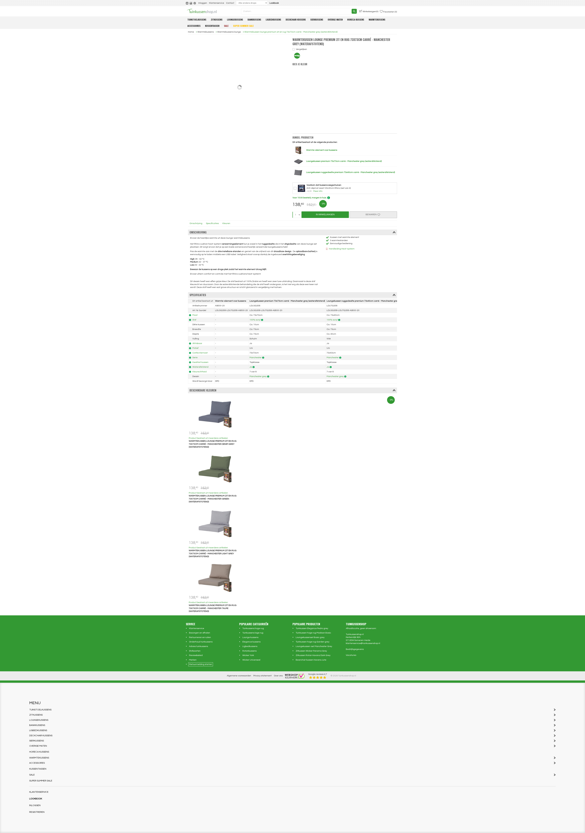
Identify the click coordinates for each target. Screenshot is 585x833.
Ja (251, 367)
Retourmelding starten (200, 664)
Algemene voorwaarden (239, 676)
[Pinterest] (194, 3)
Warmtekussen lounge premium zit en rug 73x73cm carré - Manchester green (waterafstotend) (212, 499)
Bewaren (372, 214)
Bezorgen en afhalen (199, 633)
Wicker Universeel (251, 660)
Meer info (317, 191)
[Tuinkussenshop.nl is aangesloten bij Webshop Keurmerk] (295, 676)
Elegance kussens (251, 642)
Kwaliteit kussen (200, 362)
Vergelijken (301, 49)
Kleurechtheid (199, 372)
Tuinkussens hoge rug (253, 628)
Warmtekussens (377, 19)
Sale (226, 25)
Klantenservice (216, 3)
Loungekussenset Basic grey (310, 637)
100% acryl (255, 320)
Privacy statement (262, 676)
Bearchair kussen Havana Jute (311, 660)
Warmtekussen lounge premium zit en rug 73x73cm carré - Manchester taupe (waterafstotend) (212, 608)
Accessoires (193, 25)
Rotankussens (249, 651)
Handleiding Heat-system (342, 249)
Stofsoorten (194, 651)
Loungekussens (235, 19)
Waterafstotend (200, 367)
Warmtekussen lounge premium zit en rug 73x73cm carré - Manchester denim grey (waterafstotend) (212, 444)
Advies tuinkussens (198, 646)
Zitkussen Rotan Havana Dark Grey (313, 655)
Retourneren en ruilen (200, 637)
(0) (370, 11)
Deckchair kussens (296, 19)
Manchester (256, 358)
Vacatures (351, 655)
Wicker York (248, 655)
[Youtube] (187, 3)
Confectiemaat (200, 353)
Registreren (36, 812)
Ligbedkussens (273, 19)
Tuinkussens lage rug (252, 633)
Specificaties (212, 223)
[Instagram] (191, 3)
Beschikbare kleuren (203, 390)
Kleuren (226, 223)
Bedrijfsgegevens (355, 649)
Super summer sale (243, 25)
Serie (195, 358)
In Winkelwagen (325, 214)
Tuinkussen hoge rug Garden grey (312, 642)
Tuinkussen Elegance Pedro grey (312, 628)
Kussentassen (212, 25)
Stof (194, 320)
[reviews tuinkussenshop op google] (317, 677)
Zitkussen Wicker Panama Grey (311, 651)
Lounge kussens (250, 637)
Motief (195, 348)
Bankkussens (254, 19)
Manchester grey (258, 376)
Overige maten (335, 19)
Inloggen (202, 3)
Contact (230, 3)
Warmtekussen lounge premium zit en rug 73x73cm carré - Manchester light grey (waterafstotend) (212, 554)
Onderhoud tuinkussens (201, 642)
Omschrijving (196, 223)
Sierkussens (316, 19)
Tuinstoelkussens (196, 19)
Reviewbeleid (196, 655)
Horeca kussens (355, 19)
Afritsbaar (197, 343)
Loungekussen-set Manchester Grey (314, 646)
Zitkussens (216, 19)
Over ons (278, 676)
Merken (193, 660)
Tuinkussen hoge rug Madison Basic (313, 633)
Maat (195, 315)
